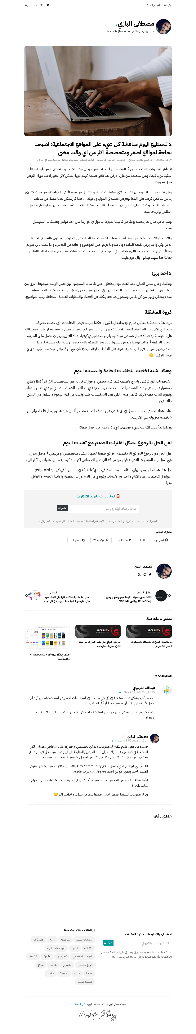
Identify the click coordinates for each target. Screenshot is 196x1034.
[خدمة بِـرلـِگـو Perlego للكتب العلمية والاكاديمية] (47, 637)
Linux (89, 973)
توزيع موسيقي (85, 965)
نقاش (40, 160)
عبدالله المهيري (144, 687)
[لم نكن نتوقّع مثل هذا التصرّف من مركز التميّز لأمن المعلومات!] (98, 631)
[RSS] (36, 4)
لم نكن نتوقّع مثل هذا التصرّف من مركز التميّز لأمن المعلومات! (100, 644)
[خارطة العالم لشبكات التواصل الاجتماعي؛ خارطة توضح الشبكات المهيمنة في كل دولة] (35, 595)
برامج (52, 940)
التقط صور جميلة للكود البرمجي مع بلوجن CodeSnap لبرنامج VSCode (129, 599)
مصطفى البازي (136, 23)
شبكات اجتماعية (78, 160)
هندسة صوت (85, 982)
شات (91, 160)
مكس (50, 973)
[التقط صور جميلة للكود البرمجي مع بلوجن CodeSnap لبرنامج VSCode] (161, 595)
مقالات (140, 160)
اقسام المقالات (152, 5)
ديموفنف (38, 940)
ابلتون (74, 948)
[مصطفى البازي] (163, 26)
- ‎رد (121, 692)
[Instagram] (42, 4)
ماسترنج (67, 965)
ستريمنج (65, 940)
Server (64, 973)
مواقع (132, 160)
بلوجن (53, 965)
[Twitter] (48, 4)
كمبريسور (61, 957)
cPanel (88, 948)
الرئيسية (168, 5)
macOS (33, 957)
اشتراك (62, 508)
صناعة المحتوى (60, 160)
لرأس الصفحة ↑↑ (78, 1004)
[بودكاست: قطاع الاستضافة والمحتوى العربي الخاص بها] (149, 631)
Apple (47, 957)
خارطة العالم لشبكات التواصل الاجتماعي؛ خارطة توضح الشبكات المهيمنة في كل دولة (67, 599)
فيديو (77, 973)
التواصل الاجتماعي (105, 160)
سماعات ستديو (84, 940)
